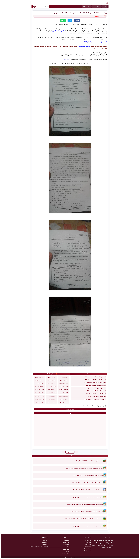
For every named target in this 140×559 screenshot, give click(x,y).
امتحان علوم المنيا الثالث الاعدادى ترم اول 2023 (96, 390)
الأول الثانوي (45, 540)
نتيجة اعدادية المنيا (51, 389)
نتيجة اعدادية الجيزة (63, 380)
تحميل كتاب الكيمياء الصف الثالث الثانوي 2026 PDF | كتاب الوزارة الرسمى (88, 475)
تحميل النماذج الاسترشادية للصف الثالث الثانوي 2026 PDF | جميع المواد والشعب (87, 489)
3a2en (87, 16)
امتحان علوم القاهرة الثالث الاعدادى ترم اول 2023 (96, 393)
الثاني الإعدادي (66, 542)
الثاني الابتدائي (88, 542)
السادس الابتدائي (87, 550)
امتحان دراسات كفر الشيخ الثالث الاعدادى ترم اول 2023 (95, 399)
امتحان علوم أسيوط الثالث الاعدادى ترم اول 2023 (96, 396)
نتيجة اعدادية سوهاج (51, 383)
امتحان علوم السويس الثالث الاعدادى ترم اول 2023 (95, 388)
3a (90, 16)
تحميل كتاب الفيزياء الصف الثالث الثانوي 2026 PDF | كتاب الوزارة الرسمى (88, 526)
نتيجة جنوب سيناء (51, 399)
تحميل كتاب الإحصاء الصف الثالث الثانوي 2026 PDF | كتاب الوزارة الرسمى (88, 497)
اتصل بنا (67, 551)
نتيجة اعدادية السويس (63, 383)
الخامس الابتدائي (87, 548)
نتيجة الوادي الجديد (39, 402)
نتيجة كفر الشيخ (63, 399)
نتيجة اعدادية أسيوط (51, 386)
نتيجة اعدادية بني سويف (39, 386)
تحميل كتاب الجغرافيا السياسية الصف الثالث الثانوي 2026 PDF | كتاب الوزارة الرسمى (86, 482)
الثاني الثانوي (45, 542)
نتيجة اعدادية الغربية (51, 392)
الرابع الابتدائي (88, 546)
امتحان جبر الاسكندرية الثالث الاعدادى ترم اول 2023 (95, 377)
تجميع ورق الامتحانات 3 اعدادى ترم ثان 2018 (95, 42)
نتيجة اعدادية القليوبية (63, 402)
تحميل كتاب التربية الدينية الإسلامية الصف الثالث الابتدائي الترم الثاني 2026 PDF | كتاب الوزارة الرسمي (82, 518)
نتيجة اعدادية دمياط (39, 383)
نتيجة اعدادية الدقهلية (39, 389)
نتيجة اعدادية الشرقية (63, 389)
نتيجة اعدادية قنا (63, 377)
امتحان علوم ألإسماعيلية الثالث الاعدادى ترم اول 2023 (95, 382)
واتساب (63, 20)
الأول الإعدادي (66, 540)
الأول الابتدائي (88, 540)
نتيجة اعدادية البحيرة (64, 392)
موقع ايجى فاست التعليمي (58, 31)
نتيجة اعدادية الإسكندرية (39, 399)
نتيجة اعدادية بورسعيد (63, 396)
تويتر (70, 20)
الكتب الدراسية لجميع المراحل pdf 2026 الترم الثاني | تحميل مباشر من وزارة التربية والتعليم (84, 468)
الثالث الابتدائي (88, 544)
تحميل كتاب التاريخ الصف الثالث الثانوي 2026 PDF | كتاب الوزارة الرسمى (88, 461)
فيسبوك (77, 20)
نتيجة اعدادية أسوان (51, 380)
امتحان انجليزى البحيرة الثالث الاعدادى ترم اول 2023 (95, 379)
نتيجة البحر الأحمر (51, 402)
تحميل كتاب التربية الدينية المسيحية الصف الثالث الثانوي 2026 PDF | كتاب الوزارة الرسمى (85, 504)
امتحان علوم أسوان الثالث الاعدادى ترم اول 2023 (96, 385)
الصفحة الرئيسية (70, 452)
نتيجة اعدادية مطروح (64, 386)
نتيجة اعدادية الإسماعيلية (39, 396)
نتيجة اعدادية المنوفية (39, 392)
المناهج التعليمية (96, 7)
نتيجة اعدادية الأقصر (39, 380)
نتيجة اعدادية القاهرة (39, 377)
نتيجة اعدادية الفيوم (51, 377)
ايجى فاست (67, 59)
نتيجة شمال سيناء (51, 396)
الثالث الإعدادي (66, 544)
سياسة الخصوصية (65, 553)
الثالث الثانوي (45, 544)
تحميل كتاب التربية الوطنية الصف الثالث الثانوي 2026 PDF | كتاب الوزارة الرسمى (87, 511)
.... (93, 16)
